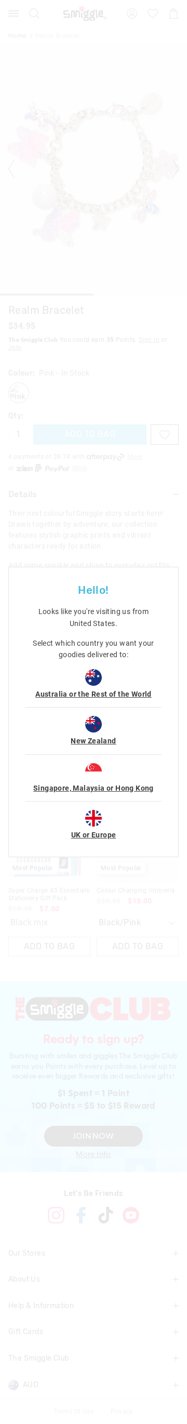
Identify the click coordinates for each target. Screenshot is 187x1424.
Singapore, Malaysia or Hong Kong (93, 788)
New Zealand (93, 741)
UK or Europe (93, 835)
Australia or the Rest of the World (93, 694)
